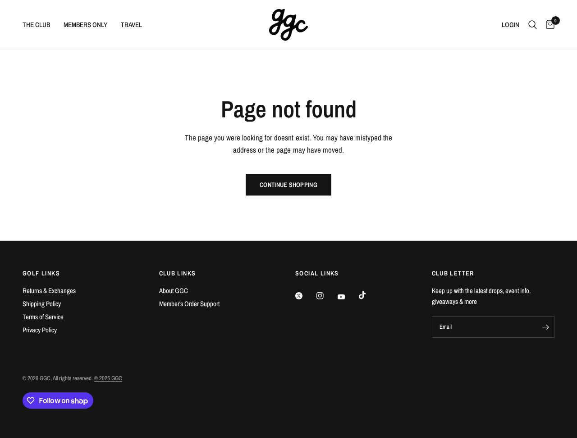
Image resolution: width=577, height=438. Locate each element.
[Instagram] (326, 296)
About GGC (173, 290)
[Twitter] (305, 296)
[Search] (532, 25)
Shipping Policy (42, 303)
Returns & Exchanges (49, 290)
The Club (36, 24)
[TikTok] (369, 295)
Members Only (85, 24)
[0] (547, 25)
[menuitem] (40, 25)
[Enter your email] (545, 327)
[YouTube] (347, 297)
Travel (131, 24)
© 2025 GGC (108, 378)
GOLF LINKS (41, 273)
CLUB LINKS (177, 273)
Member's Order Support (189, 303)
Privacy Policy (40, 330)
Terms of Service (43, 317)
